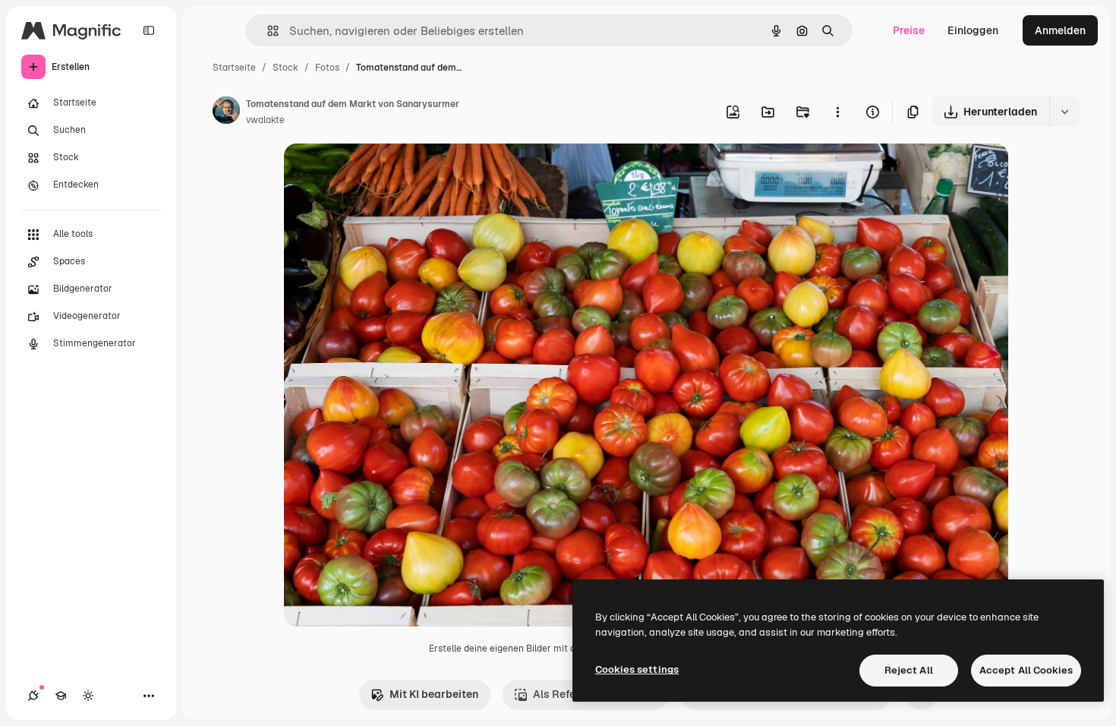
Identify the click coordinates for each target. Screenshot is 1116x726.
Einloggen (972, 30)
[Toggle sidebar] (149, 30)
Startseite (234, 68)
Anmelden (1060, 30)
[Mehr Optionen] (837, 111)
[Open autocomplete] (267, 30)
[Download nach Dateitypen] (1064, 111)
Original (381, 173)
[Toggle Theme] (88, 695)
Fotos (327, 68)
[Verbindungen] (33, 695)
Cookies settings (637, 669)
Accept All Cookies (1026, 670)
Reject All (908, 670)
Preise (909, 30)
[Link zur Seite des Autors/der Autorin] (226, 112)
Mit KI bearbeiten (433, 694)
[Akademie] (61, 695)
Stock (285, 68)
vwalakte (265, 120)
